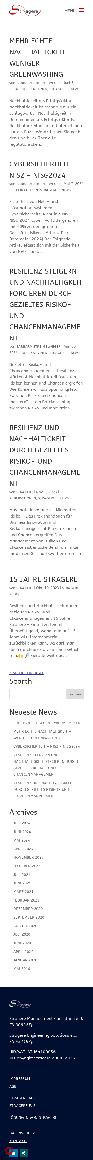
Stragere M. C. (23, 1098)
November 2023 (28, 857)
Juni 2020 (22, 943)
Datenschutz (22, 1133)
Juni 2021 (22, 883)
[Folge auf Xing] (24, 1153)
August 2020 (25, 926)
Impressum (19, 1079)
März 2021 (23, 892)
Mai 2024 (21, 840)
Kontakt (18, 1141)
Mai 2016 (21, 969)
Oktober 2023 (27, 866)
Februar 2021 (26, 900)
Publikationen (34, 89)
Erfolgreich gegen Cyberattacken (47, 723)
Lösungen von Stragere (33, 1117)
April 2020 (23, 951)
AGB (13, 1086)
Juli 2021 (21, 874)
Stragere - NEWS (64, 89)
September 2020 (28, 917)
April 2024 (23, 849)
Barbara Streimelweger (38, 83)
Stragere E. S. (23, 1105)
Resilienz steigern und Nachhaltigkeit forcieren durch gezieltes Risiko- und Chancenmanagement (45, 304)
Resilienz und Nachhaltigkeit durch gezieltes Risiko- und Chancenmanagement (42, 789)
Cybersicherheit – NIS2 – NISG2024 (46, 746)
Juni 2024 (22, 832)
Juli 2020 (21, 934)
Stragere (24, 492)
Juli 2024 (21, 823)
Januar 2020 (25, 960)
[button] (9, 1150)
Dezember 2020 (28, 909)
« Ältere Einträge (26, 673)
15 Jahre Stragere (43, 579)
